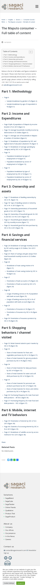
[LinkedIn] (6, 558)
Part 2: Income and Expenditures (14, 57)
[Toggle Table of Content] (29, 52)
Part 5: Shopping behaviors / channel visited (18, 64)
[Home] (12, 6)
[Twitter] (10, 558)
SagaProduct (10, 517)
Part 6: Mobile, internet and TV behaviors (17, 66)
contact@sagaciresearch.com (16, 550)
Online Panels (10, 507)
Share (4, 442)
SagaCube (9, 501)
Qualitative (9, 510)
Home (3, 20)
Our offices (9, 530)
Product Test (10, 513)
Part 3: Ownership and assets (13, 59)
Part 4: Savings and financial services (15, 61)
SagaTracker (9, 504)
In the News (10, 536)
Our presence (10, 533)
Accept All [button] (21, 583)
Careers (8, 539)
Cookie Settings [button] (9, 583)
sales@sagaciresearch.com (12, 85)
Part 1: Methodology (10, 55)
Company (9, 527)
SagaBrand (9, 498)
